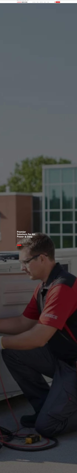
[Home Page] (22, 2)
